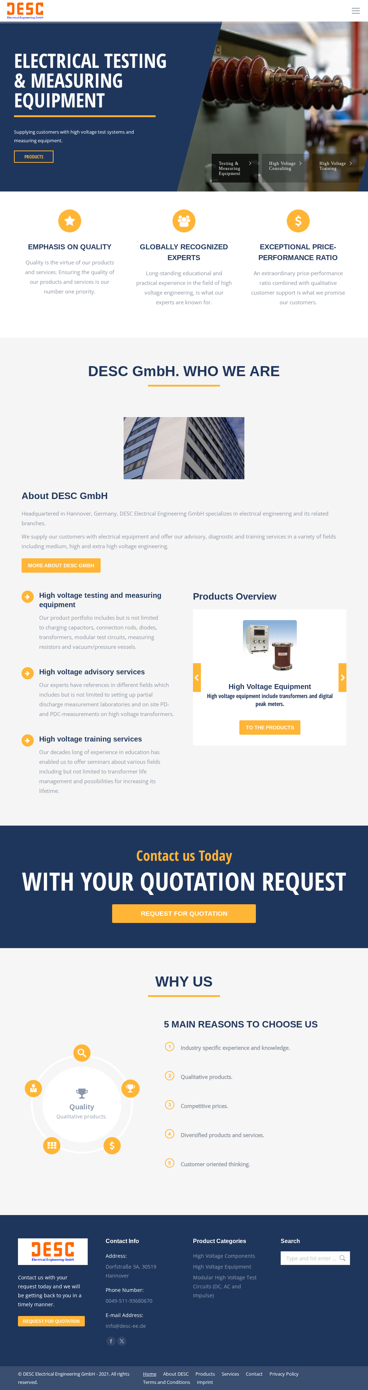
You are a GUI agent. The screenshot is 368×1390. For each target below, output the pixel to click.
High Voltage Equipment (222, 1266)
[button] (197, 677)
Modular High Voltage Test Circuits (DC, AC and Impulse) (225, 1286)
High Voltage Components (224, 1255)
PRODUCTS (33, 156)
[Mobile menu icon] (356, 11)
